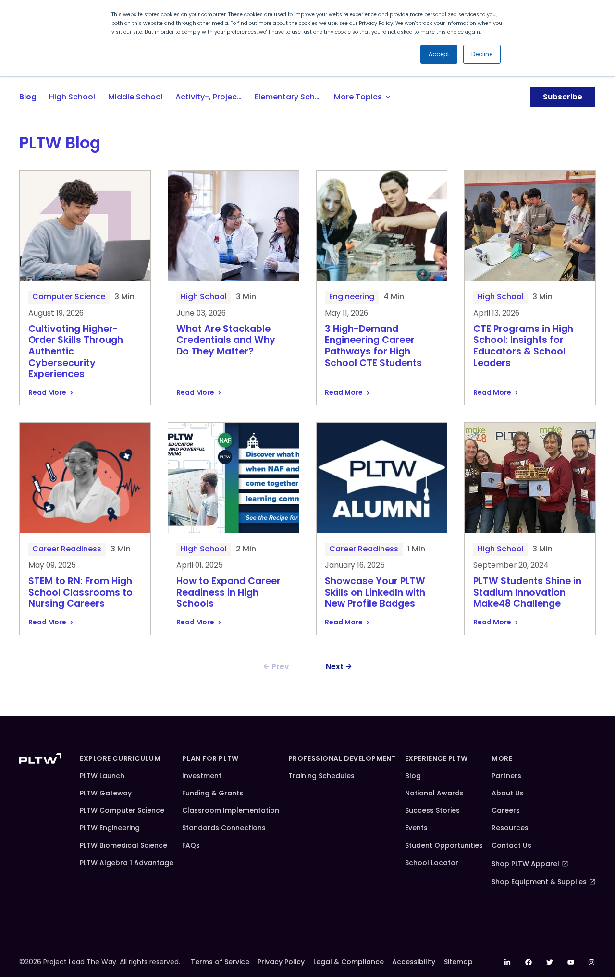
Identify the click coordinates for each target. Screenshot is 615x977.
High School (72, 96)
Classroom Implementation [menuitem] (230, 810)
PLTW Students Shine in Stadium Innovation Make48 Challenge (527, 592)
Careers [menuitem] (506, 810)
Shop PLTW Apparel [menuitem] (525, 863)
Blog (28, 96)
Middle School (135, 96)
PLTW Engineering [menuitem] (110, 827)
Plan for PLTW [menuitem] (210, 758)
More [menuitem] (502, 758)
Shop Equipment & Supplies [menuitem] (539, 882)
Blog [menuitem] (413, 776)
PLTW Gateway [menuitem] (106, 793)
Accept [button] (439, 54)
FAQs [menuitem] (191, 845)
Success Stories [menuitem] (432, 810)
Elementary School (291, 96)
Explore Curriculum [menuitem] (120, 758)
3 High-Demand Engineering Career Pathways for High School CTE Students (373, 346)
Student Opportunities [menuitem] (444, 845)
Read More (47, 392)
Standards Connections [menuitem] (224, 827)
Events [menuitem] (416, 827)
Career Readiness (66, 548)
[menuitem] (508, 962)
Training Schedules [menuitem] (321, 776)
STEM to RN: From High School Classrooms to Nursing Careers (80, 592)
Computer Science (68, 296)
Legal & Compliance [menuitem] (348, 961)
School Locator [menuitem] (431, 862)
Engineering (351, 296)
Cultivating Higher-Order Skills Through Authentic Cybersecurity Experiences (75, 352)
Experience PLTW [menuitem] (436, 758)
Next (335, 666)
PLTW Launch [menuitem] (102, 776)
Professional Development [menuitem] (342, 758)
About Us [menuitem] (508, 793)
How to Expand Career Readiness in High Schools (228, 592)
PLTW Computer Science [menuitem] (122, 810)
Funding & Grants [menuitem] (212, 793)
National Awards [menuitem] (434, 793)
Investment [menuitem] (201, 776)
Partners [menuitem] (506, 776)
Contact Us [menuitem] (511, 845)
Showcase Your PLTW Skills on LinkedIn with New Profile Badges (375, 592)
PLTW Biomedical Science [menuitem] (123, 845)
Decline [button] (481, 54)
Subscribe (562, 96)
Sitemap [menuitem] (458, 961)
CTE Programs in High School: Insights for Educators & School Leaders (523, 346)
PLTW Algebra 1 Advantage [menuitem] (126, 862)
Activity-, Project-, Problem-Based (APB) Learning (211, 96)
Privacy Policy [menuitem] (281, 961)
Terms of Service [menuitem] (220, 961)
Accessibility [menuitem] (413, 961)
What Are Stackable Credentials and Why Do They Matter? (225, 340)
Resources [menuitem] (510, 827)
